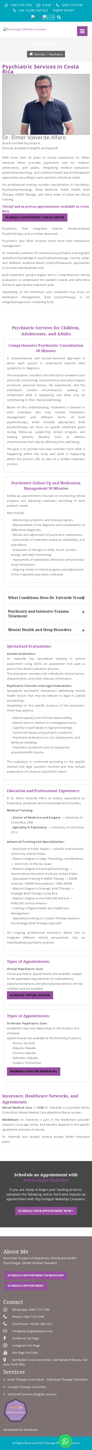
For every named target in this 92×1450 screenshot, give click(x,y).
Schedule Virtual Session (30, 995)
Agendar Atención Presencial (33, 1071)
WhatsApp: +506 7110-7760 (30, 1310)
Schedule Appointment (26, 1286)
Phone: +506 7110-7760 (28, 1317)
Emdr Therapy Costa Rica (24, 1379)
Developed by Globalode (20, 1430)
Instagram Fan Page (26, 1345)
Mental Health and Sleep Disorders (39, 629)
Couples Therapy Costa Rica (26, 1387)
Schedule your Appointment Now (45, 1211)
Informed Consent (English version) (31, 1394)
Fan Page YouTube (25, 1353)
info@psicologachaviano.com (32, 1331)
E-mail (47, 5)
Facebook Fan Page (25, 1338)
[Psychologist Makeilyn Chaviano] (24, 29)
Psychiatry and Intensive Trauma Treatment (38, 613)
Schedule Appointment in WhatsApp (36, 1275)
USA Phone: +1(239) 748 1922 (32, 1324)
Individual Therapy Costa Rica (66, 1379)
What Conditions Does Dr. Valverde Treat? (46, 597)
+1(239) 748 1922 (36, 10)
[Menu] (82, 31)
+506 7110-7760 (20, 5)
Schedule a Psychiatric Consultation (34, 217)
